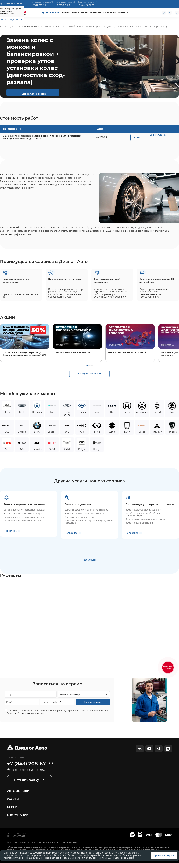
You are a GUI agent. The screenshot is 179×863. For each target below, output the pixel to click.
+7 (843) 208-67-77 (30, 764)
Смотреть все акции (89, 373)
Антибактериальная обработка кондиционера (143, 514)
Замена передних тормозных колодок (24, 510)
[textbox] (82, 694)
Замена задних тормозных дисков (22, 521)
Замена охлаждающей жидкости (143, 510)
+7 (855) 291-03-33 (86, 5)
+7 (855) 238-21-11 (38, 5)
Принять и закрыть (163, 855)
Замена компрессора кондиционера (146, 519)
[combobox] (84, 694)
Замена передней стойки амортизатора (86, 510)
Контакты (123, 12)
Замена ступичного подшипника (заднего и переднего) (89, 522)
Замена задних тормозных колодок (23, 513)
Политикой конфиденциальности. (25, 713)
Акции (84, 12)
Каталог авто (53, 12)
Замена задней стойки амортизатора (85, 513)
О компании (109, 12)
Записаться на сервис (32, 93)
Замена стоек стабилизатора (80, 517)
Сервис (66, 12)
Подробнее (10, 531)
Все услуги (89, 559)
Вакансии (95, 12)
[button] (87, 365)
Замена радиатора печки (139, 523)
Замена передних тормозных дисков (24, 517)
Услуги (75, 12)
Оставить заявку (93, 702)
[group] (24, 343)
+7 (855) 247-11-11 (63, 5)
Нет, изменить (15, 19)
